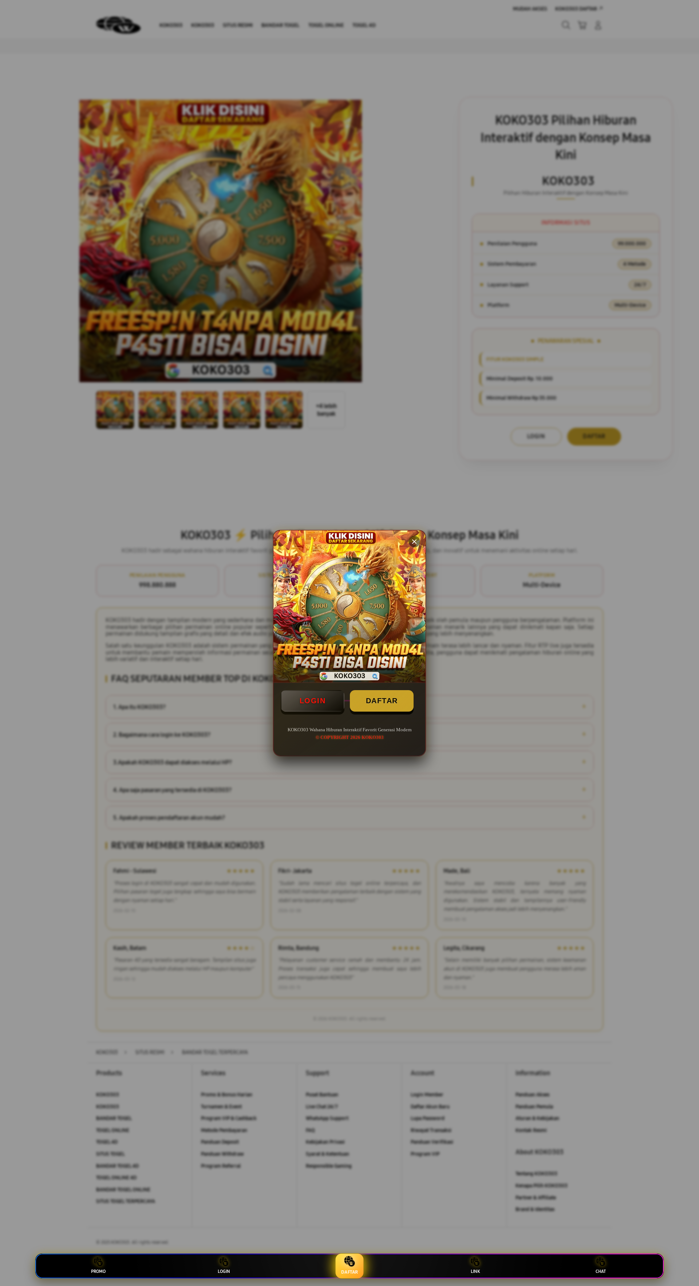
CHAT (601, 1271)
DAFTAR (382, 701)
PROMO (98, 1271)
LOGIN (313, 701)
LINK (475, 1271)
